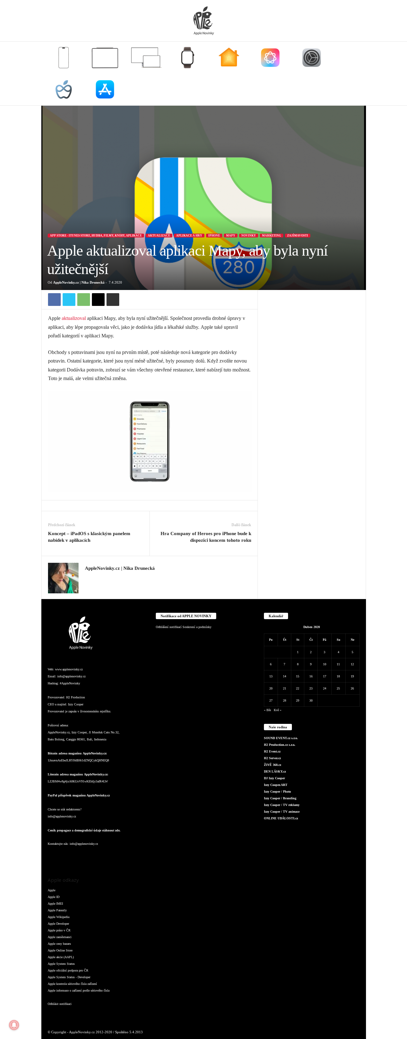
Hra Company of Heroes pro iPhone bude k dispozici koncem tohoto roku (206, 537)
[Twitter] (69, 299)
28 (284, 700)
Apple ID (53, 897)
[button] (356, 74)
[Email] (98, 299)
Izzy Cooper (75, 704)
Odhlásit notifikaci (60, 1004)
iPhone (214, 235)
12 (352, 664)
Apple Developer (58, 923)
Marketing (271, 235)
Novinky (248, 235)
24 (324, 688)
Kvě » (277, 710)
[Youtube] (130, 856)
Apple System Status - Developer (69, 977)
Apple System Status (61, 963)
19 (352, 676)
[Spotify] (105, 856)
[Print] (113, 299)
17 (324, 676)
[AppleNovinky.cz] (203, 20)
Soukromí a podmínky (197, 627)
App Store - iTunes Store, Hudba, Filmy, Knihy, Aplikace (96, 235)
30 (311, 700)
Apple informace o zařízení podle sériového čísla (78, 990)
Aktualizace (159, 235)
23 (311, 688)
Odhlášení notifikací (169, 627)
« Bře (267, 710)
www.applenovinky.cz (69, 669)
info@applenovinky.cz (71, 676)
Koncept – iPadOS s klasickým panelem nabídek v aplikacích (89, 537)
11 (338, 664)
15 (297, 676)
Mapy (230, 235)
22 (297, 688)
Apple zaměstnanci (60, 937)
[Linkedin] (79, 856)
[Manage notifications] (14, 1025)
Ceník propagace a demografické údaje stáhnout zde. (84, 830)
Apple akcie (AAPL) (61, 957)
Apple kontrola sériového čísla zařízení (72, 984)
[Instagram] (89, 578)
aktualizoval (74, 318)
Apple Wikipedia (58, 917)
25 (338, 688)
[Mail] (92, 856)
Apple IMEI (55, 903)
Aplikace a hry (189, 235)
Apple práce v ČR (59, 930)
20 (270, 688)
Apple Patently (57, 910)
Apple (51, 890)
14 (284, 676)
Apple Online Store (60, 950)
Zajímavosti (297, 235)
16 (311, 676)
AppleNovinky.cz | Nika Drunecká (79, 282)
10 (324, 664)
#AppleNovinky (70, 683)
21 (284, 688)
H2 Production (75, 697)
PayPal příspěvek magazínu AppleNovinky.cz (79, 795)
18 (338, 676)
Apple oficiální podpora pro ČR (68, 970)
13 (270, 676)
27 (270, 700)
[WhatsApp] (83, 299)
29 (297, 700)
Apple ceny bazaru (59, 943)
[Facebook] (54, 299)
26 (352, 688)
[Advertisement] (312, 385)
